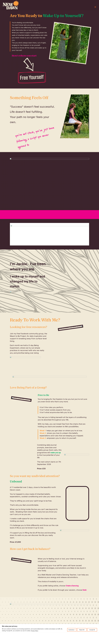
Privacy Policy (34, 630)
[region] (49, 628)
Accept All (92, 629)
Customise (71, 629)
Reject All (81, 629)
